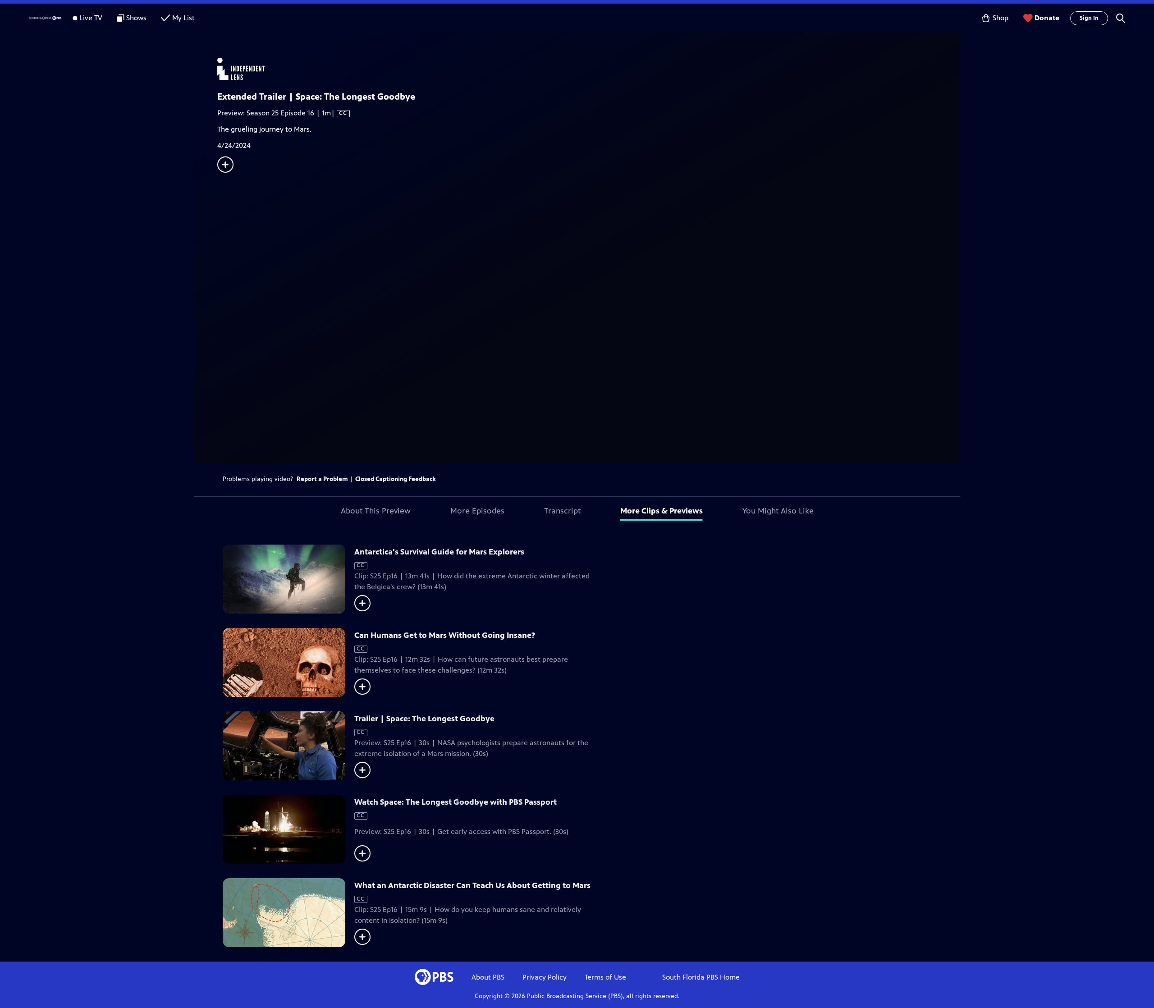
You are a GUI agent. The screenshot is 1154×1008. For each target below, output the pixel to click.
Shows (136, 18)
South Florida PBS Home (701, 977)
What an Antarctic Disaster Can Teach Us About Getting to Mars (472, 885)
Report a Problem (322, 479)
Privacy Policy (544, 977)
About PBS (488, 977)
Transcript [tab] (562, 511)
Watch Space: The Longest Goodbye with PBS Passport (455, 802)
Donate (1047, 18)
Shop (1000, 18)
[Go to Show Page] (588, 69)
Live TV (90, 18)
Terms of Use (605, 977)
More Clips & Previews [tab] (661, 511)
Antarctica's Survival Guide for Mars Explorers (439, 552)
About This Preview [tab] (376, 511)
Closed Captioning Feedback (395, 479)
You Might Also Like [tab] (778, 511)
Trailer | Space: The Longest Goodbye (424, 719)
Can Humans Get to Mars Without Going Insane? (444, 635)
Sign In (1089, 18)
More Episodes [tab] (477, 511)
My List (183, 18)
